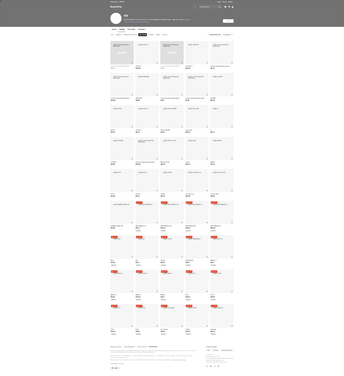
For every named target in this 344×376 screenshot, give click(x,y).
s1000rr (188, 329)
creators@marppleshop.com (219, 362)
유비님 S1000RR (165, 130)
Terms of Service (142, 346)
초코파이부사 (189, 66)
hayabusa (213, 329)
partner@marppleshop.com (217, 360)
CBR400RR (139, 98)
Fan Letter (131, 29)
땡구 (137, 260)
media (187, 162)
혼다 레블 (213, 98)
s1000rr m (139, 130)
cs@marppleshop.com (227, 358)
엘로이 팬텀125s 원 (216, 226)
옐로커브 (213, 162)
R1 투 (112, 329)
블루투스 (163, 295)
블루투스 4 (213, 260)
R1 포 (187, 295)
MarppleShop (114, 2)
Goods (121, 29)
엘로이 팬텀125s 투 (191, 226)
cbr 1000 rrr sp (190, 194)
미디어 (112, 194)
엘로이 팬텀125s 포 (141, 226)
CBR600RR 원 (189, 260)
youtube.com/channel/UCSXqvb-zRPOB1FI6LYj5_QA (137, 22)
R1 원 (137, 329)
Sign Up (225, 2)
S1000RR (113, 162)
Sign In (219, 2)
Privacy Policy (153, 346)
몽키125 (113, 130)
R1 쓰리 (212, 295)
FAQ (208, 350)
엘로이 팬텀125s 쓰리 (166, 226)
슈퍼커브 (163, 194)
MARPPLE (122, 2)
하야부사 (163, 260)
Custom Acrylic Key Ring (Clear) (120, 66)
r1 (211, 130)
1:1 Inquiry (215, 350)
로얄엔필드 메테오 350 (117, 226)
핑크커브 (138, 194)
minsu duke (189, 130)
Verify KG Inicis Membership (179, 360)
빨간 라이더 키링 (165, 162)
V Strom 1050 (215, 194)
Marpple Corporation (116, 346)
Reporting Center (227, 350)
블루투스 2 (138, 295)
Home (114, 29)
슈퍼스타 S (138, 66)
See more (187, 19)
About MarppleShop (129, 346)
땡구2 (112, 260)
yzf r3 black (164, 329)
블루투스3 (113, 295)
